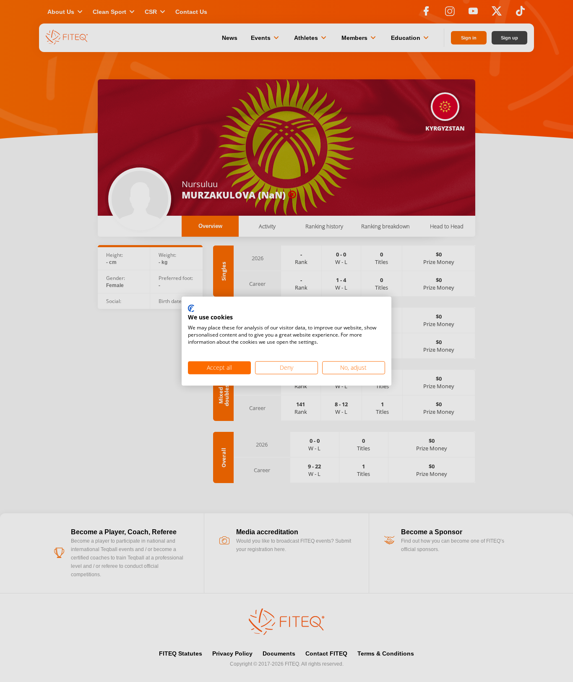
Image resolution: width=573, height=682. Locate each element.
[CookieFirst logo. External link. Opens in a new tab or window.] (191, 308)
